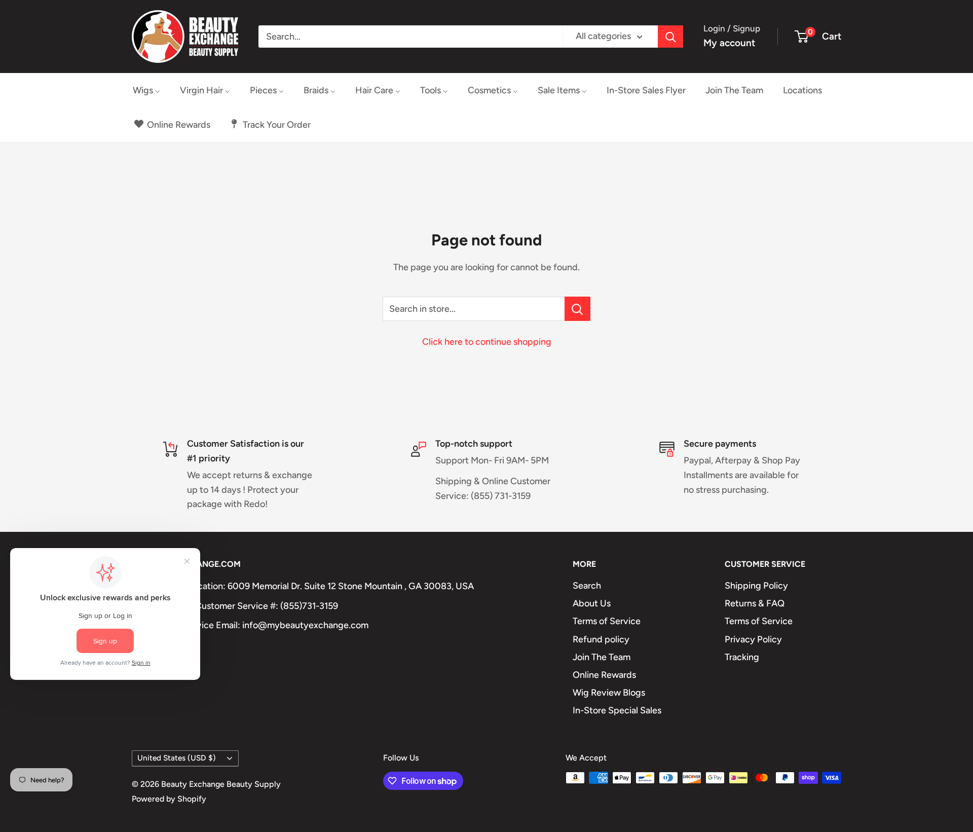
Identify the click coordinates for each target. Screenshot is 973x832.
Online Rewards (604, 674)
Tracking (742, 657)
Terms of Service (607, 621)
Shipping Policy (756, 585)
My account (729, 43)
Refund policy (601, 639)
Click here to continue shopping (486, 341)
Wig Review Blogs (609, 692)
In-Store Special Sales (617, 710)
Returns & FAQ (754, 603)
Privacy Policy (753, 639)
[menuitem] (146, 90)
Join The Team (601, 657)
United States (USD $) (176, 758)
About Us (592, 603)
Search (587, 585)
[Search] (670, 36)
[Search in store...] (577, 309)
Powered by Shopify (169, 799)
